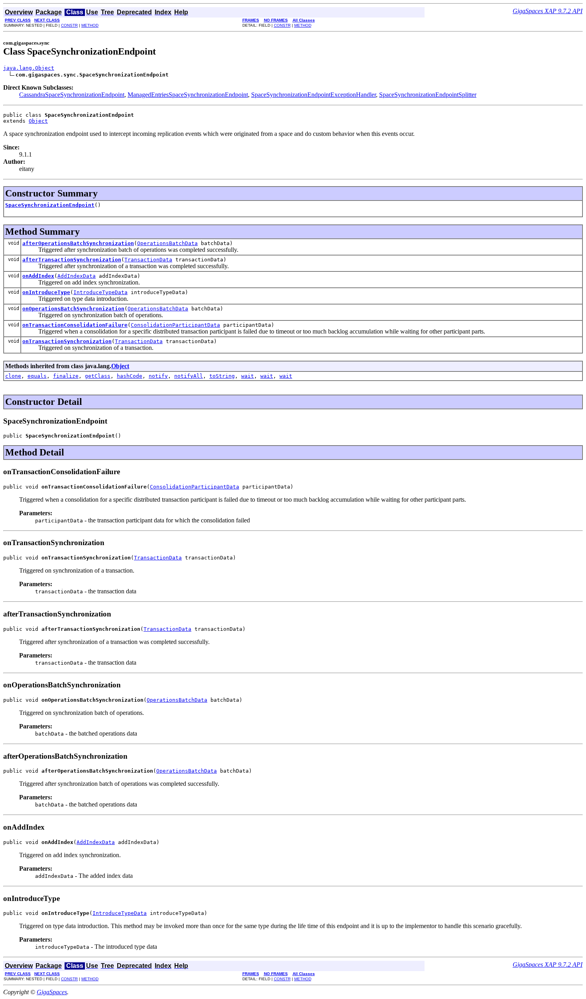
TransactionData (148, 260)
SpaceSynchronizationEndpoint (49, 205)
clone (13, 376)
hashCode (129, 376)
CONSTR (69, 25)
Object (38, 121)
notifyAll (188, 376)
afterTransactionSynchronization (71, 260)
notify (158, 376)
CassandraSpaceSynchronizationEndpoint (71, 94)
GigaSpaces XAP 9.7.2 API (547, 11)
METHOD (89, 25)
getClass (97, 376)
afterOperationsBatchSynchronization (78, 243)
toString (222, 376)
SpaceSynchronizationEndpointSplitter (427, 94)
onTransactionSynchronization (67, 341)
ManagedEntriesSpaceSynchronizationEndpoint (188, 94)
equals (37, 376)
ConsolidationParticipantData (175, 325)
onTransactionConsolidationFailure (75, 325)
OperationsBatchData (167, 243)
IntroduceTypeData (100, 292)
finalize (66, 376)
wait (247, 376)
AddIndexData (76, 276)
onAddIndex (38, 276)
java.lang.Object (28, 68)
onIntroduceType (46, 292)
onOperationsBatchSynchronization (73, 309)
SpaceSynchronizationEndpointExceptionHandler (313, 94)
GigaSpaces (52, 992)
